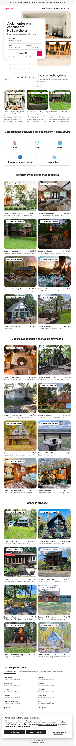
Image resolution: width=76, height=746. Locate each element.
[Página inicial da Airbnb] (9, 8)
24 (14, 77)
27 (26, 77)
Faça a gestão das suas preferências (58, 733)
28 (30, 77)
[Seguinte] (41, 86)
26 (22, 77)
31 (14, 81)
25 (18, 77)
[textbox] (16, 47)
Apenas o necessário (36, 732)
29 (33, 77)
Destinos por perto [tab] (10, 672)
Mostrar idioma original (57, 2)
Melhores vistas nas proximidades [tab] (52, 672)
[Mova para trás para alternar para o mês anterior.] (10, 53)
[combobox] (25, 40)
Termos (42, 743)
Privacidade (34, 743)
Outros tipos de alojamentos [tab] (28, 672)
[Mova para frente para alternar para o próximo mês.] (33, 53)
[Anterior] (33, 86)
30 (10, 81)
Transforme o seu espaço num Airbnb (55, 8)
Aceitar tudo (15, 732)
